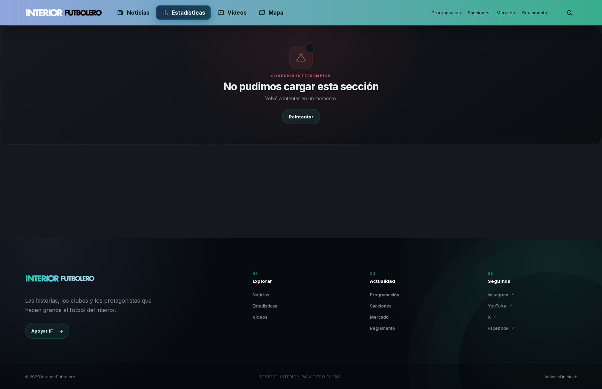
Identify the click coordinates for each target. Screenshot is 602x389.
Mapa (276, 12)
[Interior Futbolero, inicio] (63, 12)
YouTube (500, 306)
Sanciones (478, 12)
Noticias (138, 12)
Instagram (501, 294)
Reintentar (301, 116)
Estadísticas (188, 12)
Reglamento (534, 12)
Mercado (505, 12)
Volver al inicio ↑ (561, 376)
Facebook (501, 328)
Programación (446, 12)
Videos (237, 12)
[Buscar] (569, 12)
